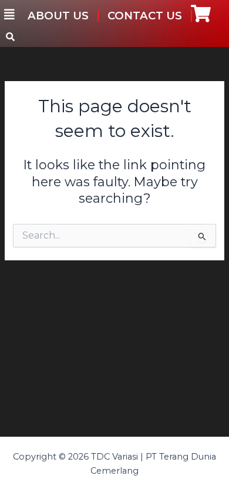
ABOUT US (58, 15)
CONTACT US (144, 15)
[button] (9, 15)
